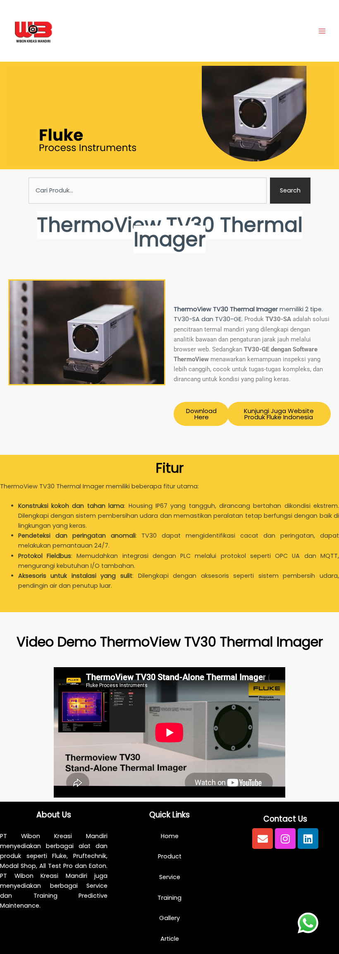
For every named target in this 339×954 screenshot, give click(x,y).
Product (169, 856)
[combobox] (148, 191)
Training (169, 898)
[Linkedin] (308, 838)
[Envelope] (262, 838)
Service (169, 877)
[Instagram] (285, 838)
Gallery (169, 918)
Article (169, 939)
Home (170, 836)
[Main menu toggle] (322, 31)
